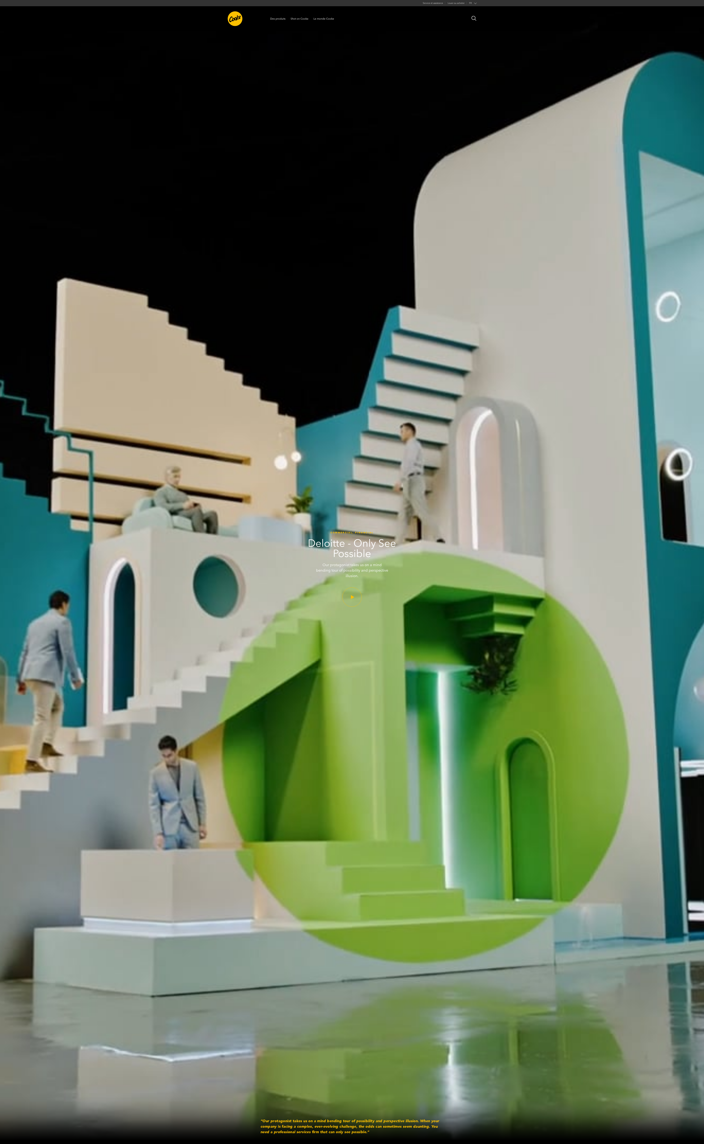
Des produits (277, 18)
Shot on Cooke (299, 18)
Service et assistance (433, 3)
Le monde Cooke (324, 18)
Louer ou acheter (456, 3)
